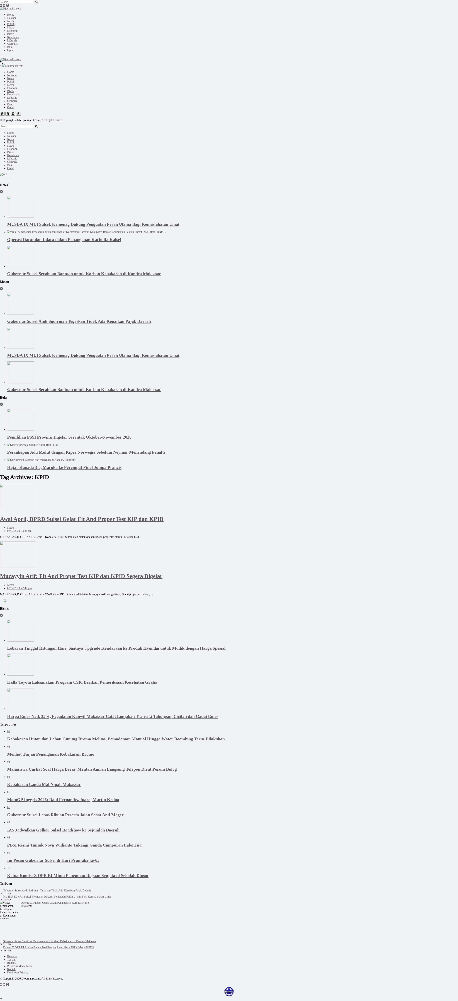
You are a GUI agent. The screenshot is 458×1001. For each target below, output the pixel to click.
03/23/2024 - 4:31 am (19, 530)
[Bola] (1, 404)
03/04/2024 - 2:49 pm (19, 588)
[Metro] (1, 288)
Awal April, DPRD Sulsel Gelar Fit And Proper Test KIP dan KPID (82, 519)
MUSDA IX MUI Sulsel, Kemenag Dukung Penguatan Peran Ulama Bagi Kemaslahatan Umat (57, 896)
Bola (10, 46)
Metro (10, 27)
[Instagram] (7, 5)
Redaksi (11, 962)
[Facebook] (1, 5)
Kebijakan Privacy (17, 972)
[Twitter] (4, 5)
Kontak (11, 969)
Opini (10, 50)
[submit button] (36, 2)
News (10, 21)
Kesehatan (13, 37)
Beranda (12, 956)
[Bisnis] (1, 615)
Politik (10, 24)
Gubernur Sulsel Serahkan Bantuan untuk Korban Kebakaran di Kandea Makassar (49, 941)
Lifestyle (12, 40)
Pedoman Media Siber (19, 966)
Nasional (12, 17)
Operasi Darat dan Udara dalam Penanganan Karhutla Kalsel (55, 902)
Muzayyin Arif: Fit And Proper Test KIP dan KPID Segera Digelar (81, 576)
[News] (1, 191)
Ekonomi (12, 30)
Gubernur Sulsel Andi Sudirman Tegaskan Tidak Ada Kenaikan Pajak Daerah (47, 890)
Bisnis (10, 33)
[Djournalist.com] (10, 8)
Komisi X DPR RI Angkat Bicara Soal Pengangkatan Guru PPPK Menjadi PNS (48, 947)
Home (10, 14)
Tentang (11, 959)
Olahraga (12, 43)
